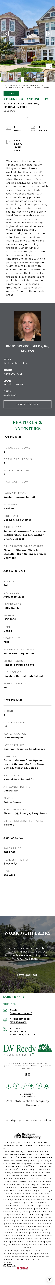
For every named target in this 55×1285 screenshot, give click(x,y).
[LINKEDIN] (39, 1086)
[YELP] (16, 1086)
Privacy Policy (41, 1120)
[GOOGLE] (31, 1086)
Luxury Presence (27, 1105)
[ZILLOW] (46, 1086)
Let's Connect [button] (27, 975)
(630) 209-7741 (13, 373)
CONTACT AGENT (27, 404)
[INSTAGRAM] (24, 1086)
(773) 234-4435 (18, 1022)
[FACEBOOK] (8, 1086)
